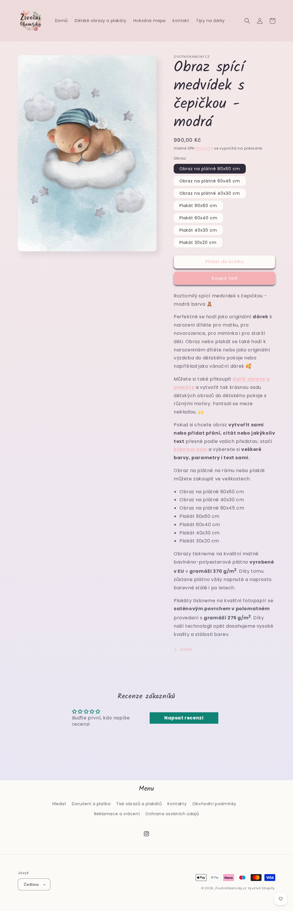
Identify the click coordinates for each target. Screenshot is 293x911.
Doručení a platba (91, 804)
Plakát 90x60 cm (198, 205)
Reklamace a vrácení (117, 814)
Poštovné (204, 148)
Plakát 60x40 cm (198, 218)
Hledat (59, 804)
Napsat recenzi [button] (183, 718)
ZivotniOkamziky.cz (231, 888)
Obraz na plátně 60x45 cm (209, 181)
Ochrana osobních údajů (172, 814)
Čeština (31, 884)
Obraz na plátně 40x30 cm (209, 193)
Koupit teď (224, 278)
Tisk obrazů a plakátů (139, 804)
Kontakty (177, 804)
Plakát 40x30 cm (198, 230)
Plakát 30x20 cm (198, 242)
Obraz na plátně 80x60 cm (209, 169)
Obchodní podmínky (214, 804)
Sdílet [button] (186, 649)
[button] (247, 21)
